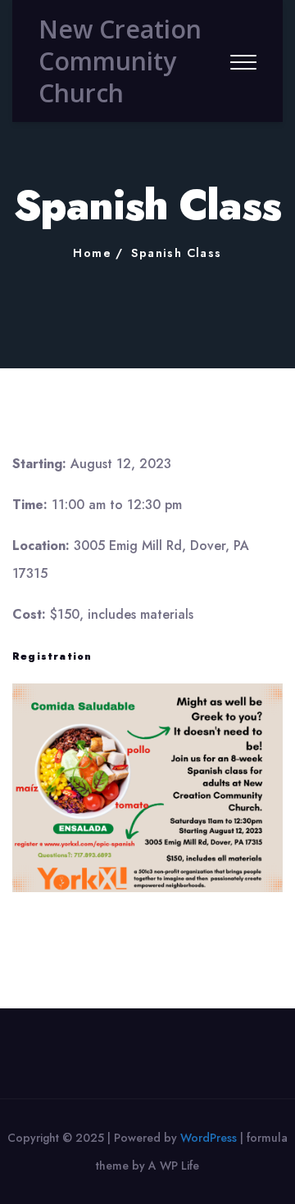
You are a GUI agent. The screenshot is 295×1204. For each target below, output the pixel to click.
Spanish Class (176, 253)
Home (92, 253)
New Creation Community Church (120, 61)
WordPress (208, 1138)
